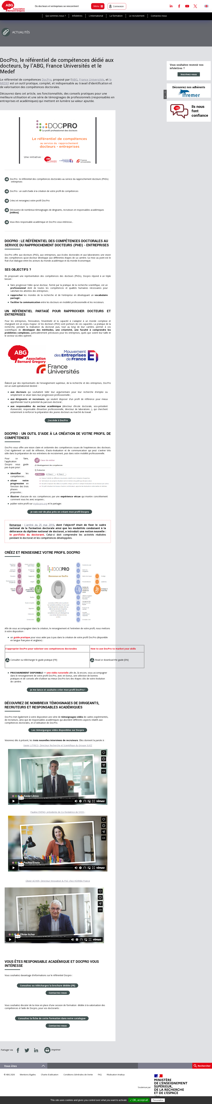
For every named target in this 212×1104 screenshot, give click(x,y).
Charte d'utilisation (49, 1074)
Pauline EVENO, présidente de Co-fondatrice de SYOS (57, 812)
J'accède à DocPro (58, 420)
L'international (96, 15)
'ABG (74, 79)
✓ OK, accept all (139, 1100)
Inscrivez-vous (189, 74)
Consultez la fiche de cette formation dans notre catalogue (52, 1018)
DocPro (47, 79)
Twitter (195, 6)
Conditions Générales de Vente (78, 1074)
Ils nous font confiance (200, 111)
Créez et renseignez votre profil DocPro (30, 200)
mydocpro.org (40, 503)
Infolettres (77, 15)
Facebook (179, 6)
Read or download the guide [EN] (112, 659)
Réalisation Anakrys (116, 1074)
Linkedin (171, 6)
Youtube (187, 6)
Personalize (158, 1100)
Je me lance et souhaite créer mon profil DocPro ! (57, 689)
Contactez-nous (159, 15)
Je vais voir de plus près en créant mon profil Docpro (59, 511)
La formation (116, 15)
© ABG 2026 (9, 1074)
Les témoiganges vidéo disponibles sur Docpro (58, 730)
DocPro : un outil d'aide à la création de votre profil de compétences (44, 191)
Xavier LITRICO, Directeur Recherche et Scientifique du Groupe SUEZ (57, 745)
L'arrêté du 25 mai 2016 (39, 525)
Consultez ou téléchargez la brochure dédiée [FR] (47, 985)
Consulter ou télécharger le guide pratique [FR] (33, 659)
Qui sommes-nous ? (55, 15)
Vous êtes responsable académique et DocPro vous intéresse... (41, 221)
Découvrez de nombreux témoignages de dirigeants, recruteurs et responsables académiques (57, 211)
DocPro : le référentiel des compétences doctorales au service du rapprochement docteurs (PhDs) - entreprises (59, 180)
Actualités (21, 32)
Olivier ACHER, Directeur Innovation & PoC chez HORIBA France (58, 880)
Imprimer (56, 1049)
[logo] (13, 6)
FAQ (100, 1074)
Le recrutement (136, 15)
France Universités (91, 79)
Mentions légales (28, 1074)
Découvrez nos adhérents (188, 87)
